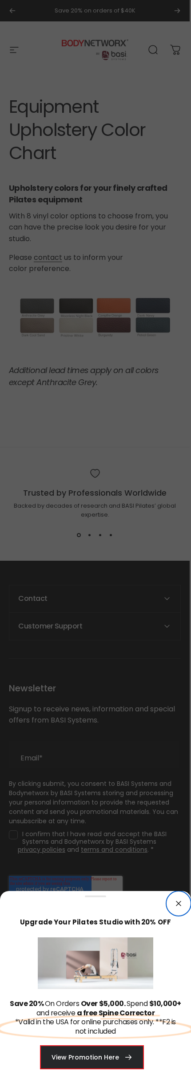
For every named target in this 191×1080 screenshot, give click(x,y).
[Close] (178, 903)
